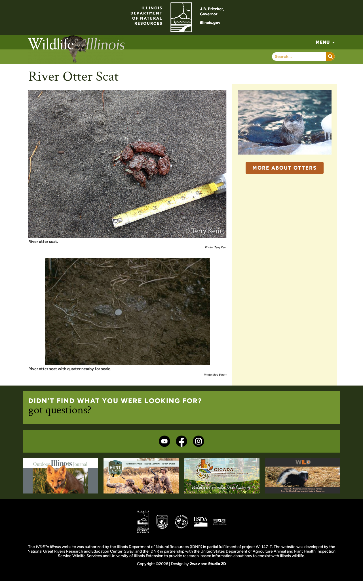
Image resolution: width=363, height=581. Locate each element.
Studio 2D (217, 563)
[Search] (330, 56)
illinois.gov (210, 22)
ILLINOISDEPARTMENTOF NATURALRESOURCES (146, 16)
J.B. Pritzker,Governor (212, 11)
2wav (195, 563)
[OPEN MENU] (333, 42)
